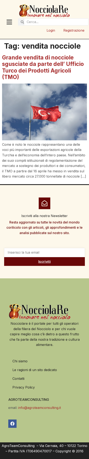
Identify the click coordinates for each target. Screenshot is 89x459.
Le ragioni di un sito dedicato (34, 370)
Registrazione (73, 30)
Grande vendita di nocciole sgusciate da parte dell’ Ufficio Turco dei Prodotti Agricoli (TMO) (43, 67)
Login (51, 30)
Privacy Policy (23, 387)
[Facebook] (12, 424)
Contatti (18, 378)
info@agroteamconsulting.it (39, 408)
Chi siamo (20, 361)
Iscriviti (44, 261)
